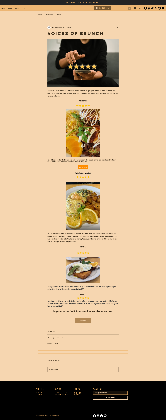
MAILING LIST (98, 389)
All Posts (40, 14)
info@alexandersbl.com (63, 393)
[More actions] (117, 27)
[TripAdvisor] (159, 8)
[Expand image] (83, 133)
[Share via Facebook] (48, 338)
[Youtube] (162, 8)
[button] (129, 8)
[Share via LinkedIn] (58, 338)
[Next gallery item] (97, 133)
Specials (59, 14)
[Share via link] (62, 338)
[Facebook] (145, 8)
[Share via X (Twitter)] (53, 338)
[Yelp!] (155, 8)
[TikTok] (152, 8)
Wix (58, 415)
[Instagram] (149, 8)
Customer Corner (49, 14)
